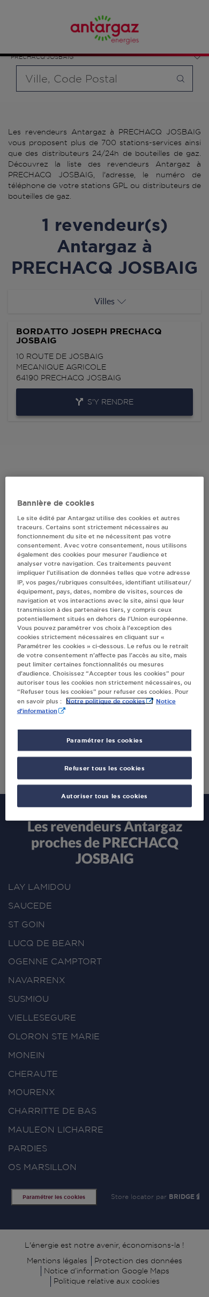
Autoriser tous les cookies (104, 795)
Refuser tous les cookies (104, 767)
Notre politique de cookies (105, 701)
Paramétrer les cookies (104, 740)
